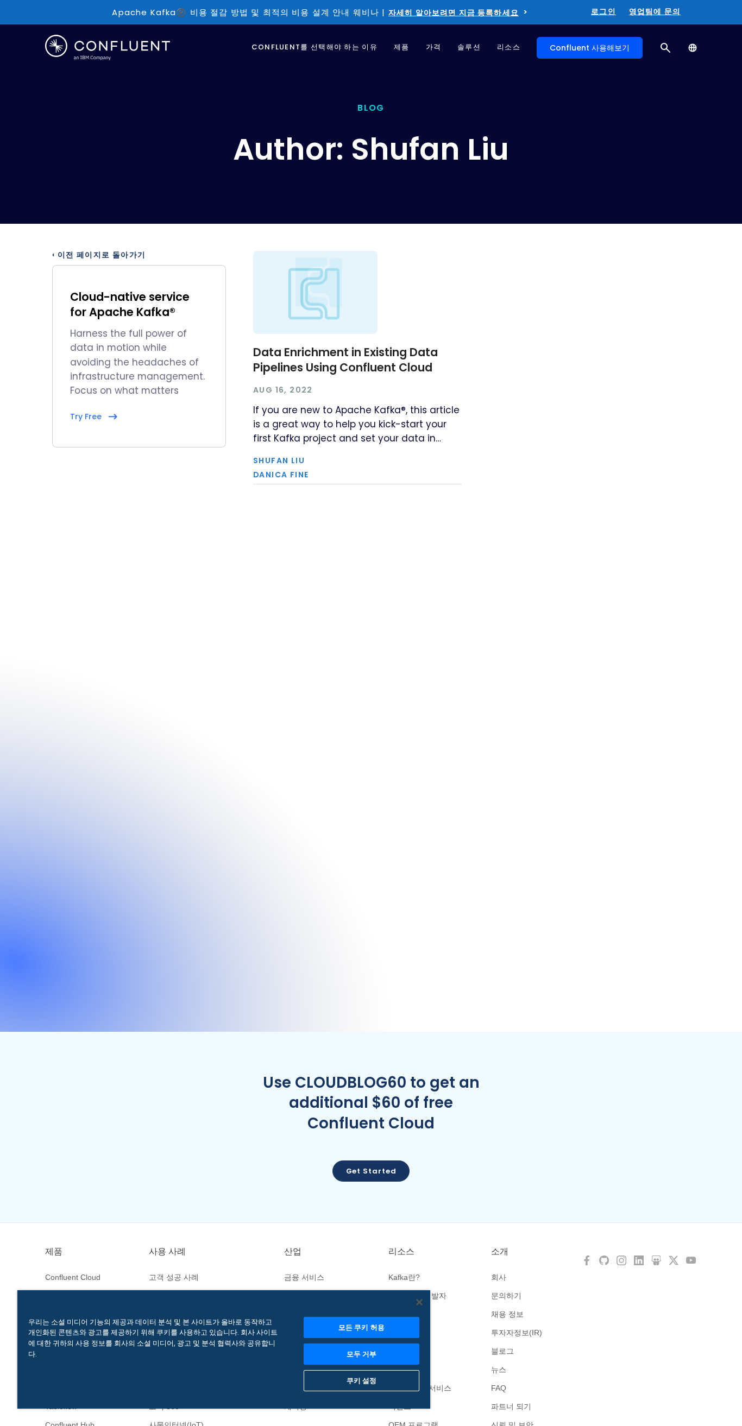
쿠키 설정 (362, 1380)
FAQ (498, 1388)
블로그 (502, 1351)
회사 (498, 1277)
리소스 (401, 1252)
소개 (499, 1252)
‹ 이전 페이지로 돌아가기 (99, 255)
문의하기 (506, 1295)
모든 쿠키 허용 (361, 1327)
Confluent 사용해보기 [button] (590, 47)
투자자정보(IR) (516, 1332)
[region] (223, 1349)
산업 (292, 1252)
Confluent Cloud (72, 1277)
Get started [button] (371, 1171)
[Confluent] (107, 47)
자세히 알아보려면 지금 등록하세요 (453, 12)
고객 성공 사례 (174, 1277)
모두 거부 (362, 1354)
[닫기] (419, 1302)
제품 (53, 1252)
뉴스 (498, 1369)
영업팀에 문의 (655, 11)
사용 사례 (167, 1252)
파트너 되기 (511, 1406)
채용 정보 (507, 1314)
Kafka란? (404, 1277)
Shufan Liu (279, 461)
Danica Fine (281, 475)
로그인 (603, 11)
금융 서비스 (304, 1277)
